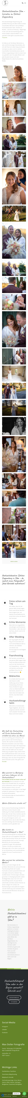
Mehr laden (14, 561)
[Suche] (21, 3)
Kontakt (4, 761)
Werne (19, 1080)
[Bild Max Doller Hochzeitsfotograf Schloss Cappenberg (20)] (14, 108)
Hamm (4, 1082)
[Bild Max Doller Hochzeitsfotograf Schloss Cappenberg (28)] (14, 374)
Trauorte (4, 37)
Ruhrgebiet (18, 1084)
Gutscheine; (5, 1074)
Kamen (12, 1082)
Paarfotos (13, 1071)
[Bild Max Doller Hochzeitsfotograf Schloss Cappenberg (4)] (14, 241)
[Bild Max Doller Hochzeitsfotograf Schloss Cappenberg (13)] (14, 408)
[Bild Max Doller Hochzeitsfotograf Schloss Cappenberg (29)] (14, 91)
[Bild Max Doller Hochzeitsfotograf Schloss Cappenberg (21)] (14, 125)
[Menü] (25, 3)
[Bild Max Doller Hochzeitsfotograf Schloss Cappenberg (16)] (14, 481)
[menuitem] (21, 3)
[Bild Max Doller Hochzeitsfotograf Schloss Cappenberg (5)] (14, 142)
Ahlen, (8, 1082)
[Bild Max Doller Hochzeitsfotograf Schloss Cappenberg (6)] (14, 268)
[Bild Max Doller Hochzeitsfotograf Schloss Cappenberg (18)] (14, 533)
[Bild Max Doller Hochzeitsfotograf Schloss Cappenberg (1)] (14, 74)
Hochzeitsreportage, (8, 1080)
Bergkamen (5, 1084)
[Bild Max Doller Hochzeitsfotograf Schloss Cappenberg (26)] (14, 516)
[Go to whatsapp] (24, 1093)
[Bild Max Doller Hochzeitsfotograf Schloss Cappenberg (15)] (14, 454)
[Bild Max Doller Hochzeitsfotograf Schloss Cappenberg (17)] (14, 499)
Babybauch (5, 1077)
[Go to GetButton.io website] (24, 1096)
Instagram (5, 1026)
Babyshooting (13, 1074)
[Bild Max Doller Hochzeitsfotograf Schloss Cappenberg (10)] (14, 357)
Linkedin (4, 1029)
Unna (15, 1080)
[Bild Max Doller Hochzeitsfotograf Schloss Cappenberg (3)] (14, 159)
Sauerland (12, 1084)
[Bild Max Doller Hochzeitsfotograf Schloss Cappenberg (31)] (14, 187)
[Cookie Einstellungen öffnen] (2, 1096)
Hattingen (17, 1082)
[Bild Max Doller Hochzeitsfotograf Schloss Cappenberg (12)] (14, 391)
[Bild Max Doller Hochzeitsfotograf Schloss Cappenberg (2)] (14, 214)
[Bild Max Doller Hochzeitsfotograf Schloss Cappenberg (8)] (14, 302)
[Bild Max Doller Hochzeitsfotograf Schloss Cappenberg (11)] (14, 550)
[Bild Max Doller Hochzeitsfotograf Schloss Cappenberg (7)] (14, 285)
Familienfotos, (6, 1071)
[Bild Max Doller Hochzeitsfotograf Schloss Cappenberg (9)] (14, 329)
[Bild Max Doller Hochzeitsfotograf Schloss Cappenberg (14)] (14, 426)
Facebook (5, 1032)
